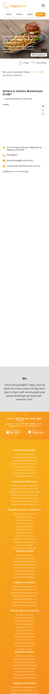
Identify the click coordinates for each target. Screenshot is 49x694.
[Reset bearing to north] (43, 114)
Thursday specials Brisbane (24, 668)
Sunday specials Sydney (24, 577)
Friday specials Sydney (24, 571)
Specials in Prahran (24, 533)
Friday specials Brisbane (24, 671)
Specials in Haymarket (24, 646)
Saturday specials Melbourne (24, 473)
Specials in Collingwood (24, 542)
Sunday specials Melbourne (24, 476)
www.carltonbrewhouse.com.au (23, 166)
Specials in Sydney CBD (24, 618)
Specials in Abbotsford (24, 526)
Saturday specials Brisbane (24, 675)
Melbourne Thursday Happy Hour (25, 495)
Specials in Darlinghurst (24, 633)
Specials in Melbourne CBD (24, 514)
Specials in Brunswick (24, 529)
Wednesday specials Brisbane (24, 665)
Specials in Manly (24, 640)
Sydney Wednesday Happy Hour (24, 593)
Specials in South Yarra (24, 536)
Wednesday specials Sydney (24, 564)
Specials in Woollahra (24, 630)
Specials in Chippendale (24, 643)
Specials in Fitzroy (24, 523)
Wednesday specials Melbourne (24, 464)
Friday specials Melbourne (24, 470)
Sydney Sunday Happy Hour (24, 605)
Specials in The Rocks (24, 621)
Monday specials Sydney (24, 558)
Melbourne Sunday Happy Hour (24, 504)
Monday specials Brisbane (24, 659)
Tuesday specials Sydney (24, 561)
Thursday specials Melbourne (24, 467)
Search (40, 14)
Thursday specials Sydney (24, 568)
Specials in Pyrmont (24, 627)
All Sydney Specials (24, 555)
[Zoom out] (43, 110)
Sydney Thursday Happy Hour (24, 596)
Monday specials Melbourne (24, 457)
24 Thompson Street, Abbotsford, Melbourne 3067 (24, 148)
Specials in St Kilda (24, 520)
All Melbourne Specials (24, 454)
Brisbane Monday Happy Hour (24, 687)
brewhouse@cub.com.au (20, 160)
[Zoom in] (43, 106)
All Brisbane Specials (24, 656)
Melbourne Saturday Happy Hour (24, 501)
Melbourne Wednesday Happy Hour (24, 492)
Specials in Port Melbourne (24, 548)
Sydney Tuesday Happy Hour (24, 590)
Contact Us (35, 72)
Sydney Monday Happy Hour (24, 586)
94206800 (12, 155)
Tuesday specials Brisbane (24, 662)
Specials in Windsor (24, 545)
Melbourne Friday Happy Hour (24, 498)
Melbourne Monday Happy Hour (24, 486)
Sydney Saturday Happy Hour (24, 602)
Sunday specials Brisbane (24, 678)
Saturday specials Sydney (24, 574)
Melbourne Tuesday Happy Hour (24, 489)
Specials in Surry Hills (24, 615)
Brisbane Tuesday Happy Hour (24, 690)
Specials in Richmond (24, 517)
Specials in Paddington (24, 624)
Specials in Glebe (24, 649)
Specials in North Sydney (24, 636)
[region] (24, 122)
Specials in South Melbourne (24, 539)
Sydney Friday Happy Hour (24, 599)
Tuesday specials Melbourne (25, 460)
